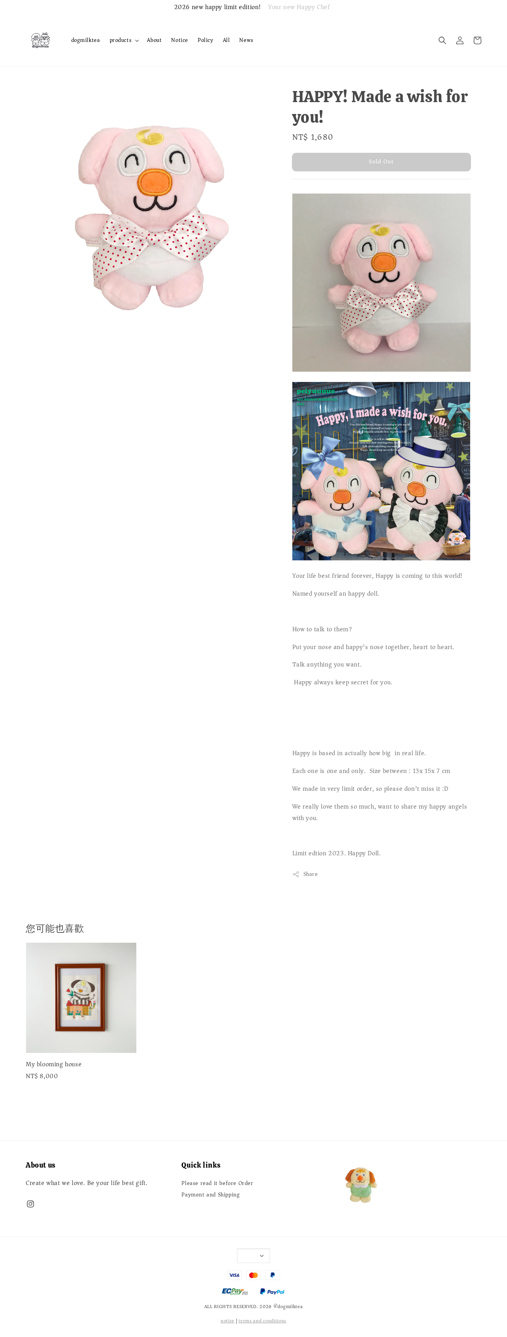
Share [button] (310, 874)
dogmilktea (85, 40)
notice (227, 1321)
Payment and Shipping (210, 1195)
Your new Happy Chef (299, 7)
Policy (205, 40)
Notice (179, 40)
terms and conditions (262, 1321)
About (154, 40)
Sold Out (381, 161)
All (226, 40)
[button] (442, 40)
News (246, 40)
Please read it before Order (217, 1184)
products (121, 40)
